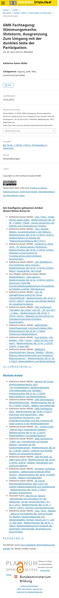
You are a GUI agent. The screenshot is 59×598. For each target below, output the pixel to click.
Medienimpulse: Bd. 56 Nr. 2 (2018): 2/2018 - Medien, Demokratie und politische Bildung (32, 462)
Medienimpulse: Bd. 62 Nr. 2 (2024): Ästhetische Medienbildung (27, 333)
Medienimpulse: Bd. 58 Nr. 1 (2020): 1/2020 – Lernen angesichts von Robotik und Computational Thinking (32, 222)
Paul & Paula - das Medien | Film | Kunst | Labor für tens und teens (31, 340)
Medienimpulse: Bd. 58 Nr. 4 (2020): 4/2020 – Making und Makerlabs (32, 404)
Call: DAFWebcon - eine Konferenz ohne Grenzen (31, 263)
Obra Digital (27, 589)
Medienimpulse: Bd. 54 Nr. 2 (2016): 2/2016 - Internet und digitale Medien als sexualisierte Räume (32, 301)
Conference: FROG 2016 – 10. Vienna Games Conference (31, 245)
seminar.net (37, 589)
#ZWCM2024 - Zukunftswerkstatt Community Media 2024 (31, 327)
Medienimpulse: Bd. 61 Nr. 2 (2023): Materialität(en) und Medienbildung (32, 360)
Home (6, 10)
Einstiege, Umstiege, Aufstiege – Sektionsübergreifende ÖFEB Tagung (32, 471)
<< (4, 366)
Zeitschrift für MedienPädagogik (29, 592)
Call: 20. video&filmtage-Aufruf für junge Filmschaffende (26, 295)
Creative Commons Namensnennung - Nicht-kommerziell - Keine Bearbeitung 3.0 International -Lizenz (29, 192)
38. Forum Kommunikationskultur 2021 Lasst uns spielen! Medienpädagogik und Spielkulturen (32, 483)
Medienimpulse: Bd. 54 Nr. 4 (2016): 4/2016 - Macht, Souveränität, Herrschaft (32, 269)
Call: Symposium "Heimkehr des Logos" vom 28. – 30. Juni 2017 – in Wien (32, 310)
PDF (9, 85)
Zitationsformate (12, 130)
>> (30, 366)
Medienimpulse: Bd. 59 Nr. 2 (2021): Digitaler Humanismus (28, 491)
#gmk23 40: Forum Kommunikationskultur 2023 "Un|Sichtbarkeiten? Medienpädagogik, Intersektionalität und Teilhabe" (31, 386)
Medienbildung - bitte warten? (25, 277)
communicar (45, 570)
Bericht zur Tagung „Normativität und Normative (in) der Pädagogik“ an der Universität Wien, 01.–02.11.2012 (30, 500)
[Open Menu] (3, 3)
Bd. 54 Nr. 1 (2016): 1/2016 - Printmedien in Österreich (27, 13)
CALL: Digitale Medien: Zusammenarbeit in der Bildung (30, 230)
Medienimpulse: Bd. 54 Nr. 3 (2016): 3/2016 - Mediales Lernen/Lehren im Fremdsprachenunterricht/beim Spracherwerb (32, 254)
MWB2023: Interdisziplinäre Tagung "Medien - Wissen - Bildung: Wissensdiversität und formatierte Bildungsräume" (31, 354)
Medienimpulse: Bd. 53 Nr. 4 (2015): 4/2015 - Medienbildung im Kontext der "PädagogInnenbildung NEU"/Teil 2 (32, 237)
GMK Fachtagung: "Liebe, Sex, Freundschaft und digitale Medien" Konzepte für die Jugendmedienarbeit (31, 443)
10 (25, 366)
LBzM (19, 589)
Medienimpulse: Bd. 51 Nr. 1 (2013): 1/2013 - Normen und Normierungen (31, 506)
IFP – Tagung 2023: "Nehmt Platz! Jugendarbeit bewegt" (31, 428)
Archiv (15, 10)
